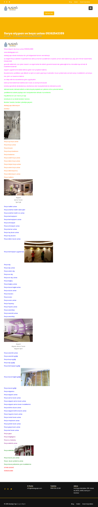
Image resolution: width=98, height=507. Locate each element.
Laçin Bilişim (22, 504)
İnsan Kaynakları (85, 2)
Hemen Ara (49, 13)
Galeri (76, 2)
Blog (70, 2)
